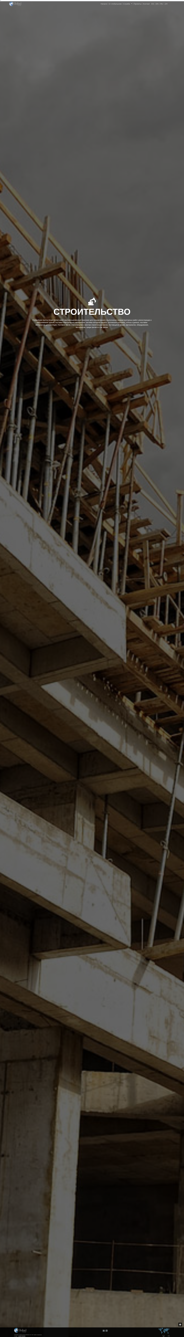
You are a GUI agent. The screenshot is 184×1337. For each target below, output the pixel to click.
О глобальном (115, 4)
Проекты (137, 4)
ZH (166, 4)
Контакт (146, 4)
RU (161, 4)
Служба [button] (127, 4)
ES (152, 4)
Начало (104, 4)
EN (157, 4)
